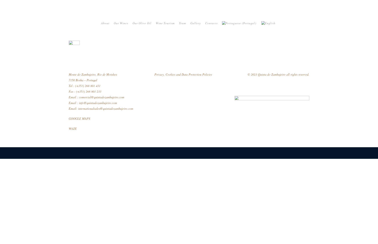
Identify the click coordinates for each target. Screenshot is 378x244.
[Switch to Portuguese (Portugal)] (239, 23)
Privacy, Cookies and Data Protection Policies (183, 74)
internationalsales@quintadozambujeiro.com (105, 108)
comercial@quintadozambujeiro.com (101, 97)
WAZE (73, 128)
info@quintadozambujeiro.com (98, 103)
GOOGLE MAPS (79, 118)
